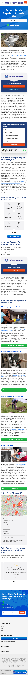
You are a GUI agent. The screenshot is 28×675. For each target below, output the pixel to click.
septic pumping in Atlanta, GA (17, 429)
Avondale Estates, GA (8, 520)
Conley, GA (5, 525)
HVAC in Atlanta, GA (20, 464)
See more (14, 232)
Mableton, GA (6, 533)
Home (2, 626)
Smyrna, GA (5, 531)
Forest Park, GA (6, 529)
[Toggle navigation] (2, 3)
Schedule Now (14, 638)
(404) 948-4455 (15, 25)
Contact (3, 628)
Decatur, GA (6, 518)
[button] (20, 504)
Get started (14, 145)
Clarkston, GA (6, 527)
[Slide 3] (14, 581)
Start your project (14, 236)
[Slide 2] (13, 581)
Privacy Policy (4, 673)
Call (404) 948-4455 (14, 267)
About (2, 630)
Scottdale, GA (6, 522)
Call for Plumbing (14, 86)
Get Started (14, 20)
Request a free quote (14, 270)
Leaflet (25, 515)
